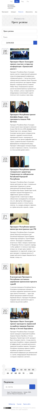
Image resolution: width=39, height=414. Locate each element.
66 (8, 373)
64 (29, 370)
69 (19, 373)
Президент (5, 12)
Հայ (11, 1)
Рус (17, 1)
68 (16, 373)
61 (17, 370)
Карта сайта (26, 404)
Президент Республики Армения (11, 6)
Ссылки (19, 404)
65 (33, 370)
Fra (28, 1)
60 (14, 370)
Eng (22, 1)
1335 (31, 373)
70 (23, 373)
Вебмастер (12, 404)
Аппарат (13, 12)
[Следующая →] (3, 373)
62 (21, 370)
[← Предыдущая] (3, 366)
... (4, 43)
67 (12, 373)
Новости (20, 12)
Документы (29, 12)
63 (25, 370)
